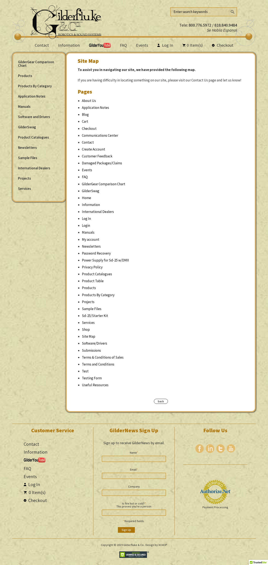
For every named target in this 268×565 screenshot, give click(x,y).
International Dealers (34, 168)
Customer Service (52, 430)
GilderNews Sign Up (134, 430)
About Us (89, 100)
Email (134, 469)
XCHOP (162, 545)
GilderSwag (27, 127)
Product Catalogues (33, 137)
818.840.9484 (225, 25)
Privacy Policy (92, 267)
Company (134, 486)
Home (86, 198)
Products (25, 75)
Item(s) (195, 45)
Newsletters (27, 147)
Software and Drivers (34, 117)
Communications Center (100, 135)
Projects (24, 178)
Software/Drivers (94, 343)
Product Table (93, 281)
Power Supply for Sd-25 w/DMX (105, 260)
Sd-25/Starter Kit (95, 315)
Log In (167, 45)
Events (142, 45)
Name (134, 452)
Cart (85, 121)
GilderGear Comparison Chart (36, 64)
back (161, 401)
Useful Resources (95, 385)
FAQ (123, 45)
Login (86, 225)
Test (85, 371)
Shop (86, 329)
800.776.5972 (200, 25)
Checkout (224, 45)
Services (24, 188)
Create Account (93, 149)
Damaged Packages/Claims (102, 163)
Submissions (91, 350)
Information (69, 45)
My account (90, 239)
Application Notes (31, 96)
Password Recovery (96, 253)
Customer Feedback (97, 156)
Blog (85, 114)
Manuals (24, 106)
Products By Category (35, 86)
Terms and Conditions (98, 364)
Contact (42, 45)
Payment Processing (215, 507)
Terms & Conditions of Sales (103, 357)
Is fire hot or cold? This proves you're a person (133, 505)
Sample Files (27, 158)
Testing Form (92, 378)
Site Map (88, 336)
